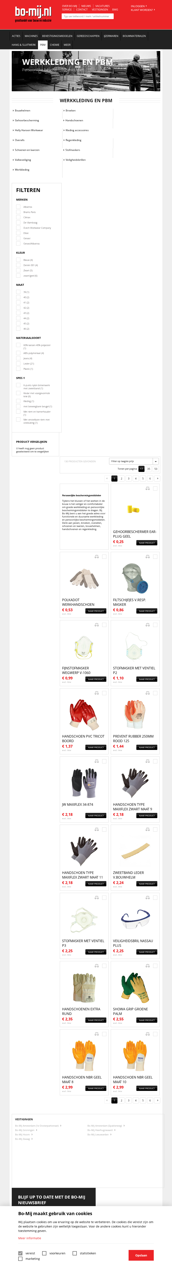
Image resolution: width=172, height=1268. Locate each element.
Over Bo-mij (69, 6)
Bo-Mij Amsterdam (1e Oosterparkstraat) (37, 1125)
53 (155, 469)
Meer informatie (29, 1238)
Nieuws (86, 6)
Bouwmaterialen (134, 36)
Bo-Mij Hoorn (22, 1134)
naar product (147, 542)
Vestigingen (100, 9)
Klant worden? (142, 10)
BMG (115, 9)
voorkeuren (57, 1253)
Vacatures (102, 6)
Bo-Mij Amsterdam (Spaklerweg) (104, 1125)
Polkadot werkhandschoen (78, 602)
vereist (30, 1253)
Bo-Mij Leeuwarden (98, 1134)
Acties (16, 36)
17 (141, 469)
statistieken (88, 1253)
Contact (82, 9)
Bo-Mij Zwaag (22, 1138)
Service (67, 9)
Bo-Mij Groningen (25, 1130)
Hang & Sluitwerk (24, 45)
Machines (31, 36)
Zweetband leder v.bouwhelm (128, 875)
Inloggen (138, 6)
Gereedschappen (88, 36)
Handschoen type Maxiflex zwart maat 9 (132, 806)
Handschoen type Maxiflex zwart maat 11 (82, 875)
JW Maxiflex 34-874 (77, 804)
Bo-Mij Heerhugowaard (100, 1130)
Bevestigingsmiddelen (57, 36)
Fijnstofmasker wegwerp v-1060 (76, 670)
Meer (67, 45)
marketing (33, 1259)
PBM (43, 45)
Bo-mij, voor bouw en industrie (33, 16)
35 (148, 469)
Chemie (54, 45)
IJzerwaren (111, 36)
